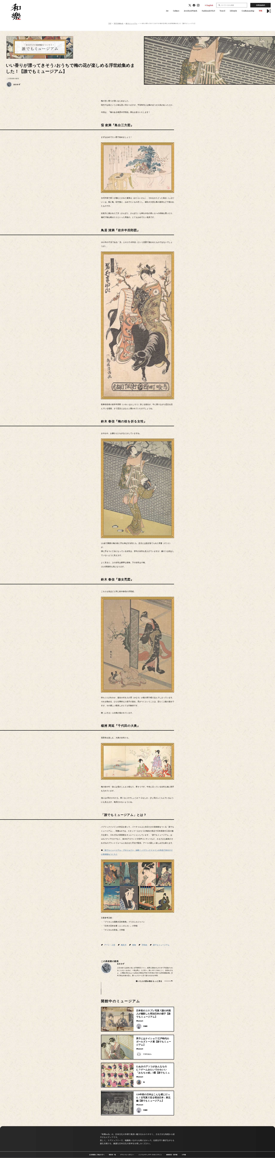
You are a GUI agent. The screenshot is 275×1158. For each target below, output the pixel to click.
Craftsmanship (248, 11)
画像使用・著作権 (171, 1155)
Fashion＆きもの (208, 11)
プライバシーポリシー (127, 1155)
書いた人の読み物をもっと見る (149, 981)
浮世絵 (144, 945)
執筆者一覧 (112, 1155)
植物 (134, 945)
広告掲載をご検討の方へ (97, 1155)
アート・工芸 (109, 945)
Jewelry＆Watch (190, 11)
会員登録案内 (260, 5)
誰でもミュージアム (131, 23)
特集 (260, 11)
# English (209, 5)
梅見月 (123, 945)
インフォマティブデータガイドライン (150, 1155)
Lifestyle (233, 11)
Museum (139, 1021)
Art (167, 11)
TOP (109, 23)
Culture (176, 11)
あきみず (121, 964)
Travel (222, 11)
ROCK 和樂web (118, 23)
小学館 (184, 1155)
